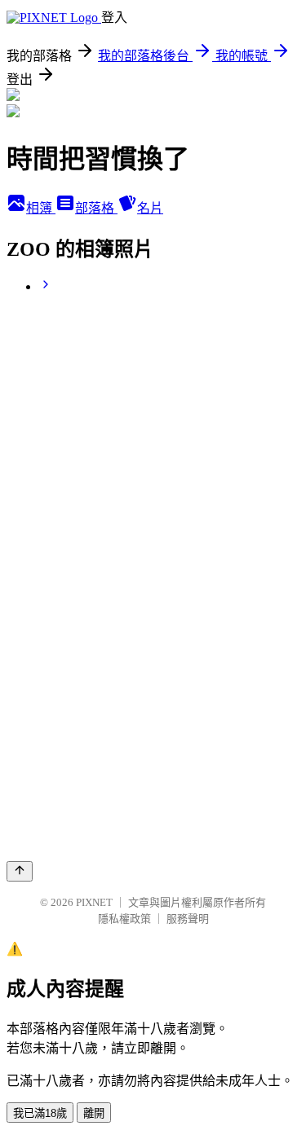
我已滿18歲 (40, 1113)
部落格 (96, 208)
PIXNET (94, 902)
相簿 (40, 208)
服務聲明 (187, 919)
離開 (93, 1113)
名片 (150, 208)
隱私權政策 (124, 919)
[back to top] (20, 871)
